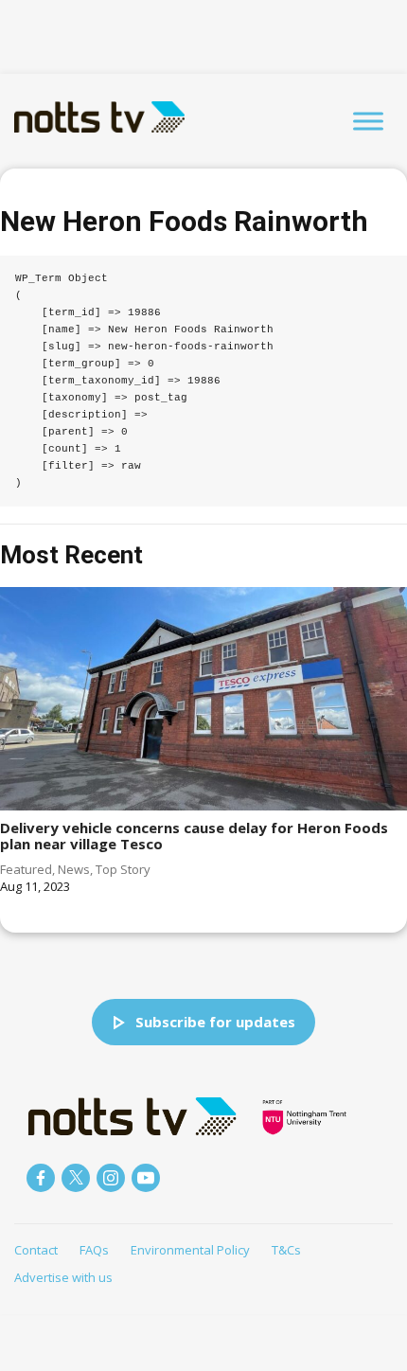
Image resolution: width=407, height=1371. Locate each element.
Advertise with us (63, 1277)
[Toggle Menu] (368, 121)
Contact (36, 1249)
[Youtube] (146, 1178)
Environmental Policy (190, 1249)
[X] (76, 1178)
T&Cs (286, 1249)
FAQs (94, 1249)
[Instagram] (111, 1178)
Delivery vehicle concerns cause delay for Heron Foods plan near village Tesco (194, 835)
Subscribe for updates (215, 1021)
